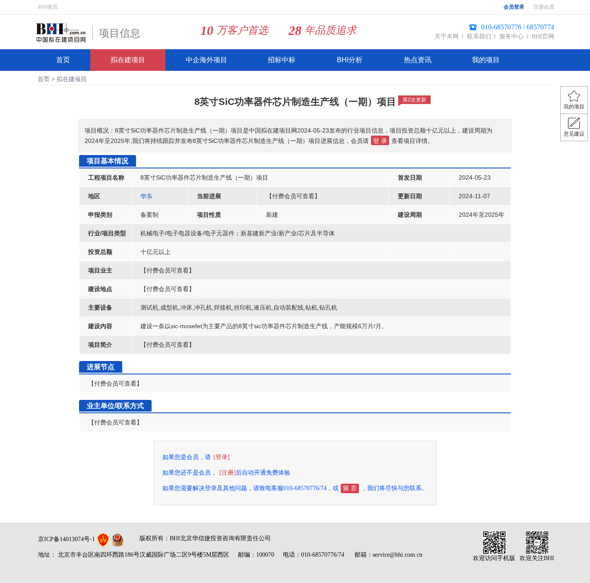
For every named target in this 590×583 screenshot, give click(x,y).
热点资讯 (417, 59)
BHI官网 (543, 36)
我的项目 (486, 59)
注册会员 (543, 7)
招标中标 (281, 59)
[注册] (227, 472)
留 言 (350, 488)
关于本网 (447, 36)
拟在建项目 (128, 59)
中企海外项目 (206, 59)
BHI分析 (349, 59)
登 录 (380, 140)
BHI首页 (48, 7)
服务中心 (511, 36)
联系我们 (479, 36)
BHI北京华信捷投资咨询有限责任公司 (220, 538)
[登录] (221, 457)
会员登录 (514, 7)
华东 (146, 196)
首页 (63, 59)
